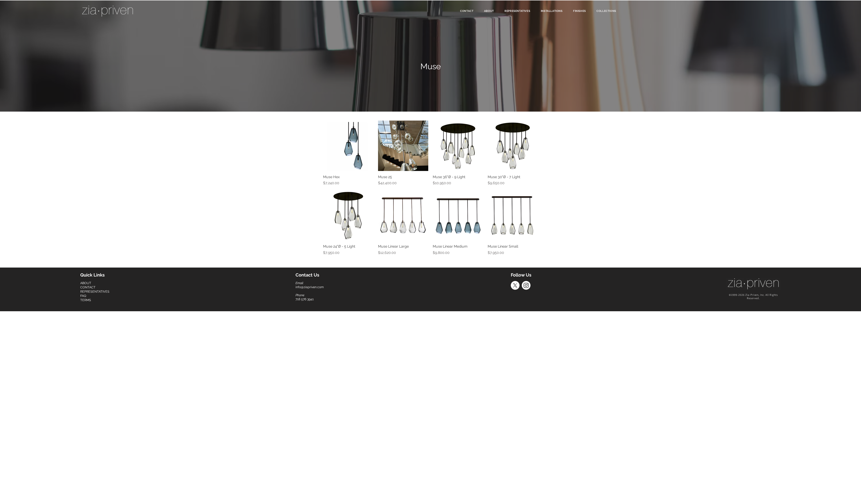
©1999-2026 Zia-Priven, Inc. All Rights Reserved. (753, 296)
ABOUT (85, 283)
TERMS (85, 300)
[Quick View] (348, 146)
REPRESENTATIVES (94, 291)
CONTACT (88, 287)
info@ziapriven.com (310, 287)
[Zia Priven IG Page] (526, 285)
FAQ (83, 296)
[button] (606, 11)
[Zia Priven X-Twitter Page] (515, 285)
